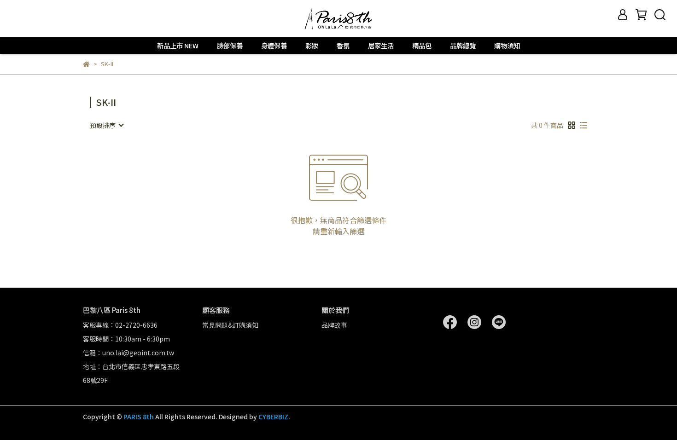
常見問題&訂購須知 (230, 325)
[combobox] (106, 125)
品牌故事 (334, 325)
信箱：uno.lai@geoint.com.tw (128, 352)
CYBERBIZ (273, 416)
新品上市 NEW (177, 45)
